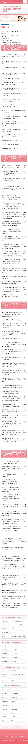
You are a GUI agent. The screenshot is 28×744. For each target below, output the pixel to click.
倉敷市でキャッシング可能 (9, 716)
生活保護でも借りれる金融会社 (10, 693)
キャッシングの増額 (8, 720)
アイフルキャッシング (8, 628)
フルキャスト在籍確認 (8, 713)
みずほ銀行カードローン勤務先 (10, 649)
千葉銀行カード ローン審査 (9, 661)
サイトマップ (5, 732)
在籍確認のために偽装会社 (9, 701)
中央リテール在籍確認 (8, 680)
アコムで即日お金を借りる (9, 632)
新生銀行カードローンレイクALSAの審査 (13, 653)
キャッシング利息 (7, 689)
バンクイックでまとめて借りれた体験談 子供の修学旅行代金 (11, 9)
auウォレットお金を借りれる (10, 697)
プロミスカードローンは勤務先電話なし (12, 621)
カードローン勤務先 (5, 24)
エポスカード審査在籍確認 (9, 671)
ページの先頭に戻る (14, 726)
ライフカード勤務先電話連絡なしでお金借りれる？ (14, 675)
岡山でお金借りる (7, 705)
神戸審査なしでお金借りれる (10, 709)
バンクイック (6, 646)
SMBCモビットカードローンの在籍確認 (12, 625)
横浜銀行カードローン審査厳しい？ (11, 657)
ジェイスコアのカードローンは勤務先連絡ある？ (14, 636)
